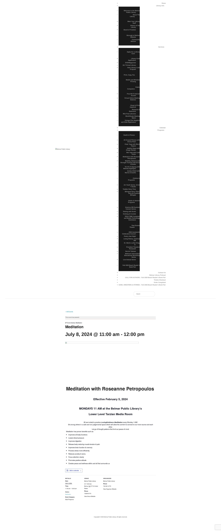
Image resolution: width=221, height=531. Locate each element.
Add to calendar (74, 470)
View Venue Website (89, 496)
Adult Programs (69, 499)
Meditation (68, 494)
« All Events (69, 312)
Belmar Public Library (90, 481)
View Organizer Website (109, 489)
